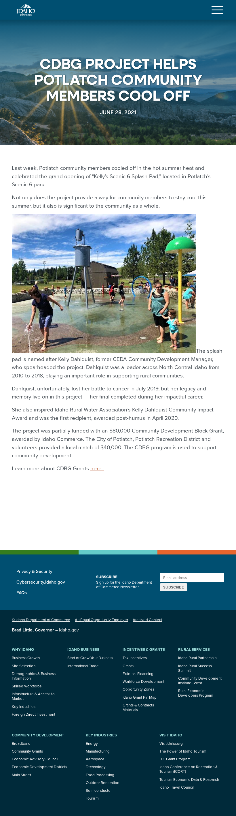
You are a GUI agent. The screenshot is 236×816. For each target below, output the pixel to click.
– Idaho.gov (45, 630)
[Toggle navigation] (217, 10)
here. (97, 468)
